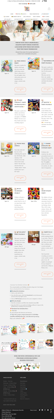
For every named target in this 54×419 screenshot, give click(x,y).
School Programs (23, 394)
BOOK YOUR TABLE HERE (9, 404)
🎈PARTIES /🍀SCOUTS (21, 14)
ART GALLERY (7, 19)
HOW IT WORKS (36, 16)
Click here (14, 310)
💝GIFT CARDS (45, 16)
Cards (33, 3)
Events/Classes (23, 381)
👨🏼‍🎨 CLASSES (6, 16)
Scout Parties (23, 387)
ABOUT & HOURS (45, 19)
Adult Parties (22, 385)
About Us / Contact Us (24, 398)
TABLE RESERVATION (34, 14)
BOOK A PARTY (20, 89)
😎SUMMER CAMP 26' (16, 16)
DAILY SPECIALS (27, 16)
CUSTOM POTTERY (18, 19)
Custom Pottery (23, 392)
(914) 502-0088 (36, 1)
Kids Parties (22, 383)
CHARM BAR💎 (23, 389)
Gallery (21, 391)
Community (22, 396)
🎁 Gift (30, 3)
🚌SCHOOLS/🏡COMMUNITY (31, 19)
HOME (11, 14)
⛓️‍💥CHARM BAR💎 (45, 14)
